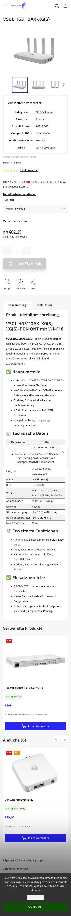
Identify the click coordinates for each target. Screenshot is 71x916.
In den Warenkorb (28, 263)
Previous (57, 739)
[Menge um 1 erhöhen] (26, 251)
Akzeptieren (35, 907)
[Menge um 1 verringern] (7, 251)
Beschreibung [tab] (17, 305)
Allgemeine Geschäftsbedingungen (23, 860)
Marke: (12, 162)
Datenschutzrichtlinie (15, 869)
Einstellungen (35, 897)
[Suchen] (57, 6)
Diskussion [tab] (44, 305)
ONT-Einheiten (44, 112)
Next (64, 739)
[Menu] (6, 6)
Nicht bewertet (29, 170)
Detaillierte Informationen (19, 194)
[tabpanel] (35, 683)
